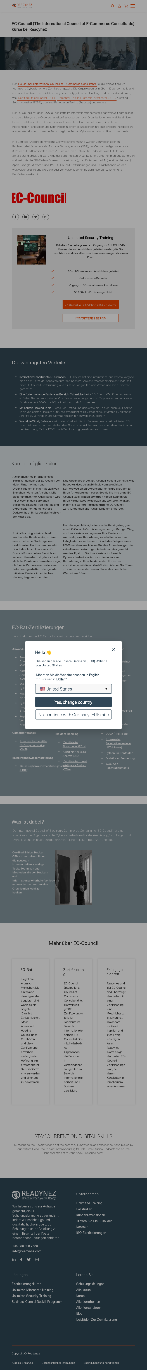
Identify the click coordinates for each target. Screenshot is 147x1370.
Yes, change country (73, 702)
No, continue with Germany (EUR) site (73, 714)
